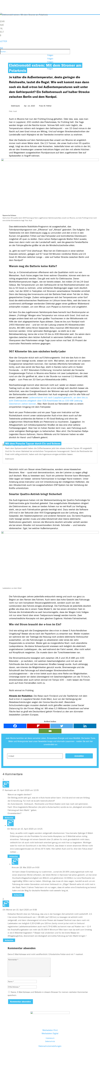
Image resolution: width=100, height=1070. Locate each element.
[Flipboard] (38, 726)
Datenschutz (50, 1041)
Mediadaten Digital (50, 1033)
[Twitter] (61, 726)
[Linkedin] (85, 726)
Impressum (50, 1038)
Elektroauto (15, 106)
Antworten (9, 817)
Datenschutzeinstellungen (50, 1046)
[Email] (50, 731)
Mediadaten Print (50, 1030)
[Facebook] (15, 726)
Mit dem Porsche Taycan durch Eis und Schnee (32, 443)
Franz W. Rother (45, 106)
